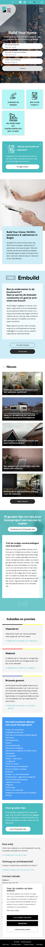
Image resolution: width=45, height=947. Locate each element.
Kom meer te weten (13, 910)
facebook (19, 2)
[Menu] (41, 10)
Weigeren (22, 923)
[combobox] (22, 46)
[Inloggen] (42, 2)
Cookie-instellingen (22, 929)
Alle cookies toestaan (22, 917)
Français (30, 2)
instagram (24, 2)
